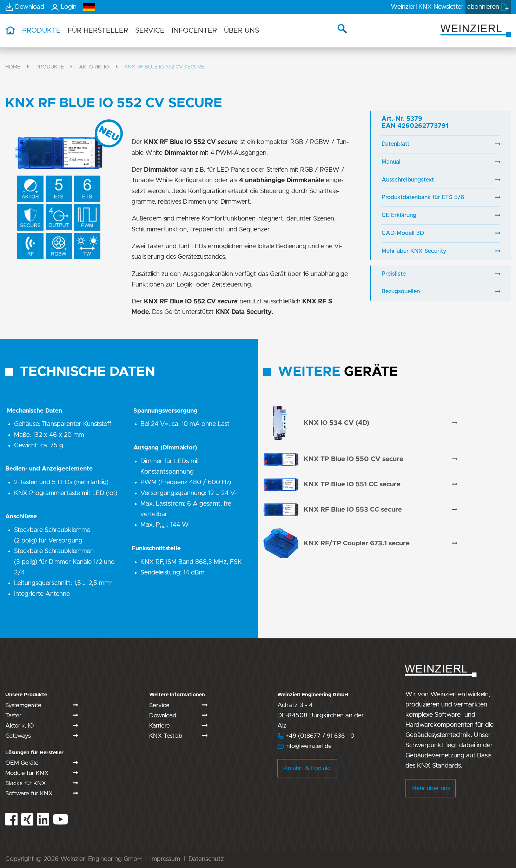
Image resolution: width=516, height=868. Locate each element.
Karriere (159, 726)
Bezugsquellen (401, 291)
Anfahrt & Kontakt (307, 768)
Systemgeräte (23, 705)
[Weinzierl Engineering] (476, 30)
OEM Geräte (22, 763)
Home (12, 67)
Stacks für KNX (25, 783)
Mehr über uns (430, 788)
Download (162, 715)
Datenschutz (206, 859)
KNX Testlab (165, 736)
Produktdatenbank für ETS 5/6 (423, 197)
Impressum (165, 859)
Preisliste (394, 274)
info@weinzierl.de (308, 746)
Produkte (49, 67)
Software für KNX (29, 793)
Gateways (18, 736)
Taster (13, 715)
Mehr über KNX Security (414, 251)
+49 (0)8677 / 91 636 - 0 (316, 736)
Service (159, 705)
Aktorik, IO (94, 67)
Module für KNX (26, 773)
